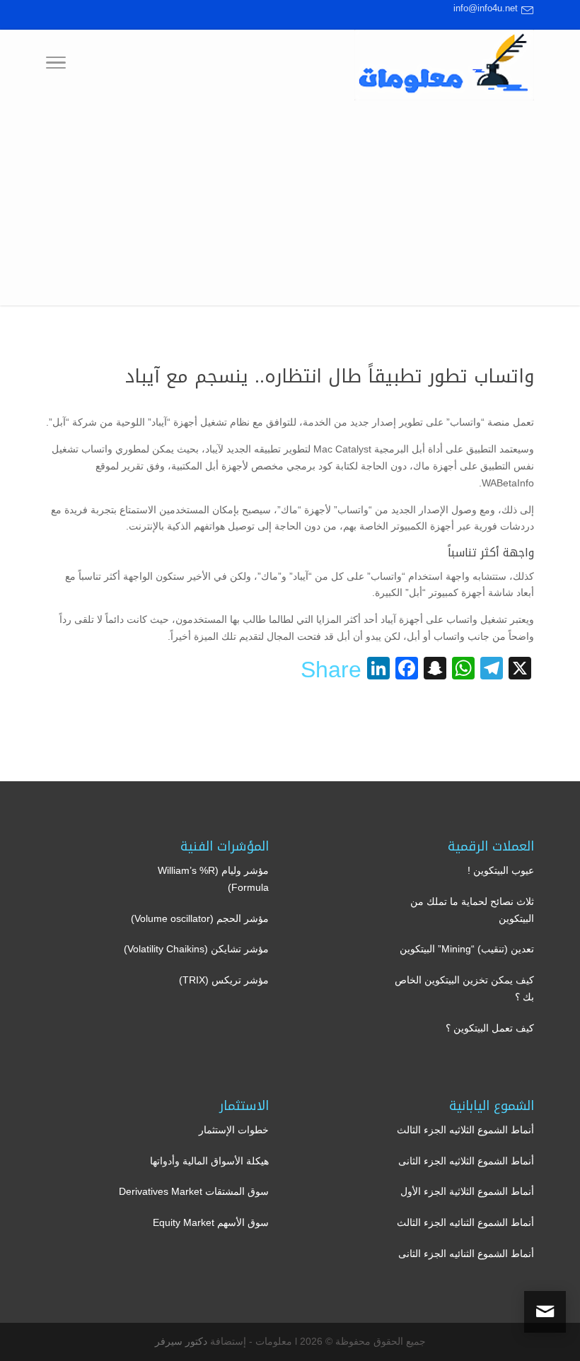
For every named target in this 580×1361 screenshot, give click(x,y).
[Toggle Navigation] (56, 65)
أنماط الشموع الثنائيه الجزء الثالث (465, 1222)
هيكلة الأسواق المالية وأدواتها (209, 1161)
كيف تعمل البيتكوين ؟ (490, 1028)
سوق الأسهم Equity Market (211, 1222)
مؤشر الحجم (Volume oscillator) (200, 918)
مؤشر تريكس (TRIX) (224, 980)
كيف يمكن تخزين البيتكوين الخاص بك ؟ (464, 988)
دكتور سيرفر (181, 1341)
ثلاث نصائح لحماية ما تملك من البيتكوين (472, 910)
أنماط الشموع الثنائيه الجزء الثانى (466, 1253)
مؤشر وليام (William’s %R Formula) (213, 879)
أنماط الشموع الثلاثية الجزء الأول (467, 1191)
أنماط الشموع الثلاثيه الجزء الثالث (465, 1129)
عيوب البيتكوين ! (501, 870)
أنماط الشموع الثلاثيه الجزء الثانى (466, 1161)
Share (331, 669)
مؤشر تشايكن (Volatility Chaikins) (196, 948)
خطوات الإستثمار (234, 1129)
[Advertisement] (290, 206)
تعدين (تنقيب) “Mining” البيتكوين (467, 948)
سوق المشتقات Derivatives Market (194, 1191)
